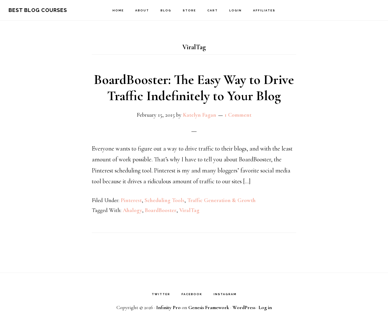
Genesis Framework (208, 307)
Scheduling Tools (164, 200)
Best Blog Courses (38, 10)
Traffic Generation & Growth (221, 200)
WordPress (243, 307)
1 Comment (238, 115)
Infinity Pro (168, 307)
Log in (265, 307)
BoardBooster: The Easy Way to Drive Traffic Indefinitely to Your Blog (194, 87)
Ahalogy (132, 210)
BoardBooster (160, 210)
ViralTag (189, 210)
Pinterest (131, 200)
